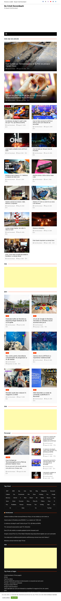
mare (25, 497)
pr (54, 501)
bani (31, 491)
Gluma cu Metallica (38, 228)
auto (25, 491)
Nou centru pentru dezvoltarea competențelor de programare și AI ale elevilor (16, 357)
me (36, 497)
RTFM (6, 577)
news (7, 501)
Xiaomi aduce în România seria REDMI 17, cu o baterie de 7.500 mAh (22, 520)
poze (49, 501)
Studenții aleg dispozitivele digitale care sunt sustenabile (41, 533)
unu (54, 504)
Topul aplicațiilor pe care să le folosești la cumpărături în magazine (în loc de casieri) (26, 588)
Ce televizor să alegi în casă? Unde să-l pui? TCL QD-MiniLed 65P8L (15, 121)
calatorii (8, 494)
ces (14, 494)
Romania (29, 504)
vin (36, 508)
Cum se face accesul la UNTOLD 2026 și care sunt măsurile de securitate (43, 122)
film (29, 494)
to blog (7, 60)
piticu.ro (35, 501)
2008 (13, 491)
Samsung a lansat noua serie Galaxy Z (39, 537)
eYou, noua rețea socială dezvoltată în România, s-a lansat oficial (16, 255)
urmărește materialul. (52, 594)
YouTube (49, 508)
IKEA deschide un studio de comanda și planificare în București (42, 394)
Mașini (31, 497)
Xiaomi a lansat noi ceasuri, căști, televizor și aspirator (15, 202)
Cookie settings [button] (6, 597)
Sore (5, 590)
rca (7, 504)
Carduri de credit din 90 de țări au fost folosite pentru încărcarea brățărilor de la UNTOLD (26, 96)
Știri (7, 316)
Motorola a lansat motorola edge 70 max (14, 540)
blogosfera (44, 491)
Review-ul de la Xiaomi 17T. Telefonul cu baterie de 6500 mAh (16, 176)
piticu (28, 501)
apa (19, 491)
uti (10, 508)
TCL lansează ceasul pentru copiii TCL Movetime (17, 527)
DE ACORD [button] (14, 597)
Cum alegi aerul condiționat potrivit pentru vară (16, 537)
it (20, 497)
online (13, 501)
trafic (48, 504)
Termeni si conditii (8, 1)
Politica (42, 501)
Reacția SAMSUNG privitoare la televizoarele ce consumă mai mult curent (23, 581)
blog (37, 491)
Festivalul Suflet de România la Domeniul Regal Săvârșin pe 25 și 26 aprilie (16, 320)
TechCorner (9, 512)
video (23, 508)
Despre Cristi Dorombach (20, 1)
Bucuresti (52, 491)
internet (15, 497)
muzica (48, 497)
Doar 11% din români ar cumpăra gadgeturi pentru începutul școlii (21, 530)
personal (21, 501)
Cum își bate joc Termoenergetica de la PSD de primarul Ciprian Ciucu (16, 462)
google (53, 494)
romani (21, 504)
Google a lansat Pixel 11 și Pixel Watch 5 (15, 533)
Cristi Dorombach (11, 68)
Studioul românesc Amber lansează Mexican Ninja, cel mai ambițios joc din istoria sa (26, 516)
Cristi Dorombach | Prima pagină (12, 575)
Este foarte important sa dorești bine (43, 240)
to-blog (42, 504)
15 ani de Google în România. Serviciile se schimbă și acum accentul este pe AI (43, 320)
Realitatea (13, 504)
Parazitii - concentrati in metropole (13, 583)
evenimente (21, 494)
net (54, 497)
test (36, 504)
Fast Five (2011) (8, 579)
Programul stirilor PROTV (11, 584)
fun (47, 494)
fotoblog (41, 494)
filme (34, 494)
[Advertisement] (30, 20)
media (42, 497)
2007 (7, 491)
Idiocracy (8, 497)
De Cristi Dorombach (14, 6)
